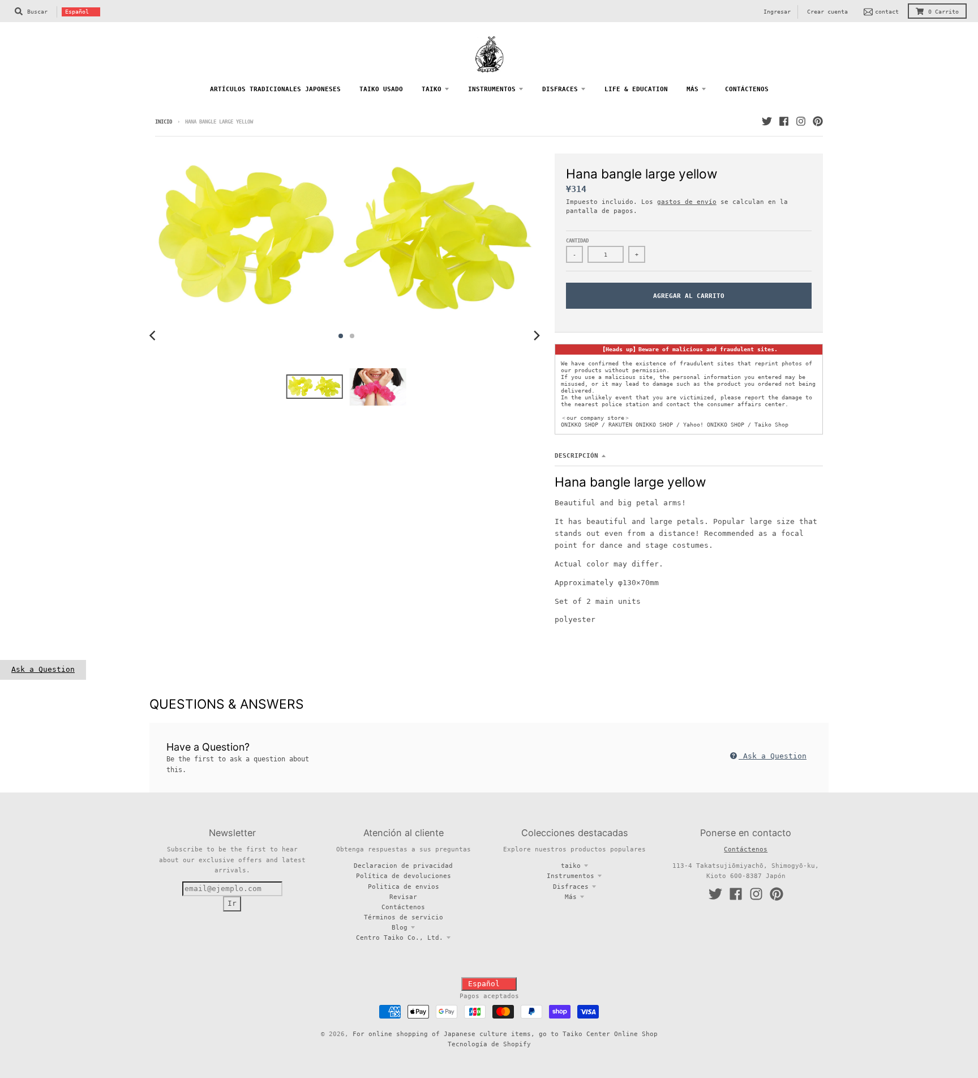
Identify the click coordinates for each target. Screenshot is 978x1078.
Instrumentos (570, 876)
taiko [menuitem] (431, 89)
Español (77, 11)
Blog (400, 927)
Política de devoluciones (403, 876)
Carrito (943, 11)
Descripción (576, 455)
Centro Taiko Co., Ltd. (399, 937)
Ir (232, 903)
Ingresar (777, 11)
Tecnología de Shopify (489, 1044)
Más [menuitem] (692, 89)
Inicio (163, 122)
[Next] (536, 335)
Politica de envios (403, 886)
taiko (571, 866)
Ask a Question (43, 669)
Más (571, 897)
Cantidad (577, 241)
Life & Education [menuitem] (636, 89)
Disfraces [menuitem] (560, 89)
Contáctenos (403, 907)
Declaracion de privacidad (403, 866)
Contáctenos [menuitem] (747, 89)
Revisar (403, 897)
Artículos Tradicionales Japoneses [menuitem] (275, 89)
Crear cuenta (827, 11)
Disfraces (571, 886)
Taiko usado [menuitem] (381, 89)
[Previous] (153, 335)
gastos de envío (687, 202)
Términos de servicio (403, 917)
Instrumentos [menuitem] (492, 89)
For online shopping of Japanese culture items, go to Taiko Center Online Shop (505, 1034)
